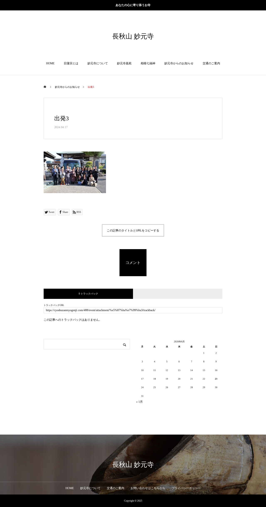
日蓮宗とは (71, 63)
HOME (50, 63)
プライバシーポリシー (186, 488)
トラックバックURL (54, 305)
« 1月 (139, 401)
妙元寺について (97, 63)
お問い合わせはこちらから (148, 488)
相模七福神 (148, 63)
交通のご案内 (211, 63)
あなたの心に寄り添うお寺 (133, 5)
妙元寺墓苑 (124, 63)
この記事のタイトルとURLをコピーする (133, 230)
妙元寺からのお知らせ (178, 63)
